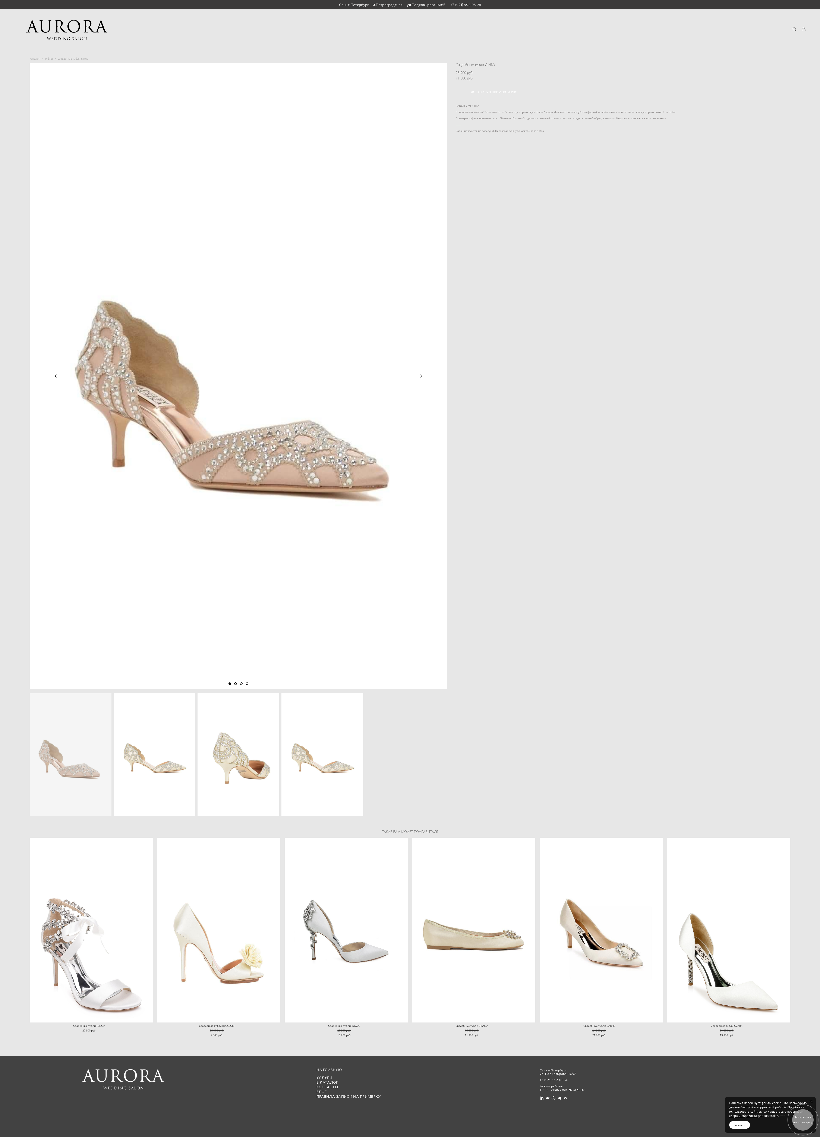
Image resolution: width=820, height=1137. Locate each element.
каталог (35, 58)
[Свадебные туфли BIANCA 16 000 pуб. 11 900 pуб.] (473, 930)
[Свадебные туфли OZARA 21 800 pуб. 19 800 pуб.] (728, 930)
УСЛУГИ (324, 1077)
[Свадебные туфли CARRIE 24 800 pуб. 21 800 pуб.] (601, 930)
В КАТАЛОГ (327, 1082)
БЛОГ (321, 1092)
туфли (49, 58)
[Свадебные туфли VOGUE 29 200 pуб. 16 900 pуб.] (346, 930)
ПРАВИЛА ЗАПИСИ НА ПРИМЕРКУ (348, 1096)
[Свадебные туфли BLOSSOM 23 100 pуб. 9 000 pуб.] (218, 930)
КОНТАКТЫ (327, 1087)
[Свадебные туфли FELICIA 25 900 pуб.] (91, 930)
